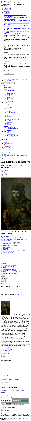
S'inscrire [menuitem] (12, 80)
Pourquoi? (19, 294)
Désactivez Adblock (5, 350)
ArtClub (7, 103)
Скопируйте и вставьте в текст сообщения (11, 406)
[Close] (15, 83)
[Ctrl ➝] (7, 263)
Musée (7, 86)
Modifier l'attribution (5, 236)
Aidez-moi (3, 417)
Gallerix (7, 410)
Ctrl (14, 243)
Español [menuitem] (14, 79)
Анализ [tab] (5, 174)
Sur (11, 417)
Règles (8, 418)
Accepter (25, 400)
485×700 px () (16, 237)
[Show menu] (10, 1)
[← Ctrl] (7, 252)
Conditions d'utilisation (15, 418)
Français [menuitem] (18, 79)
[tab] (6, 170)
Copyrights (10, 419)
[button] (7, 8)
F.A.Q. (8, 417)
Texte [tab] (5, 173)
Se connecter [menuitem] (7, 80)
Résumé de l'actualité (9, 73)
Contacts (14, 417)
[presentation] (17, 175)
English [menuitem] (10, 79)
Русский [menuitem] (6, 79)
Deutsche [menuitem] (23, 79)
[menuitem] (26, 79)
